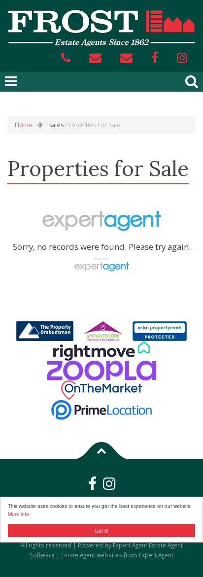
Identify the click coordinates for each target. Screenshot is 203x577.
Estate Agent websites (91, 555)
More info (18, 513)
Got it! (101, 530)
